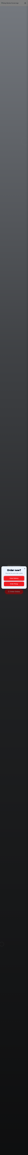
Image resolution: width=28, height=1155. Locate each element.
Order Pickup (14, 584)
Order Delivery (14, 578)
